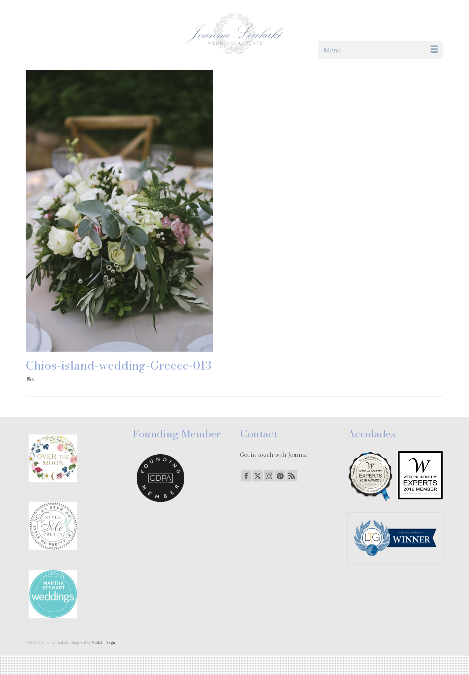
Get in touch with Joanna (273, 454)
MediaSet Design (103, 643)
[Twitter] (257, 475)
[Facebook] (246, 475)
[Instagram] (269, 475)
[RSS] (292, 475)
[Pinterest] (280, 475)
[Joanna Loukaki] (234, 34)
